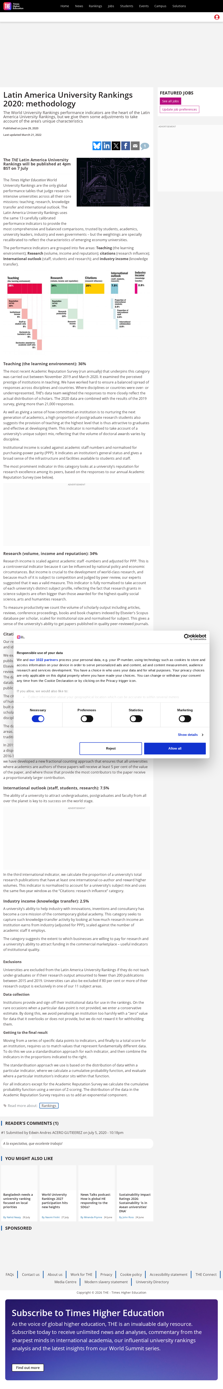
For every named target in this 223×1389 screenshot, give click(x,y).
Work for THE (81, 1274)
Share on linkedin (106, 145)
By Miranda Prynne (91, 1217)
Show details (188, 735)
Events (144, 6)
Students (126, 6)
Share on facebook (125, 145)
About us (55, 1274)
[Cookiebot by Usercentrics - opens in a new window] (187, 637)
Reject (111, 748)
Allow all (174, 748)
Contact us (31, 1274)
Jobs (111, 6)
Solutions (179, 6)
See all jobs (170, 101)
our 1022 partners (43, 660)
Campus (160, 6)
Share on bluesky (97, 145)
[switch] (87, 718)
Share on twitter (116, 145)
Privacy (106, 1274)
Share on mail (135, 145)
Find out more (28, 1367)
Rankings (95, 6)
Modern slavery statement (106, 1282)
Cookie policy (131, 1274)
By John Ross (126, 1217)
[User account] (217, 17)
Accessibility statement (169, 1274)
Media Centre (65, 1282)
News (79, 6)
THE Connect (206, 1274)
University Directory (152, 1282)
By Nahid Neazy (12, 1217)
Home (65, 6)
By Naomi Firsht (51, 1217)
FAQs (10, 1274)
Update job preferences (179, 109)
